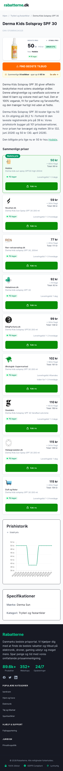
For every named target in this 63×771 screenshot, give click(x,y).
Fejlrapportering (10, 730)
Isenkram (7, 691)
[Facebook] (4, 677)
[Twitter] (10, 677)
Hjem (5, 16)
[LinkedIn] (15, 677)
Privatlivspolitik (9, 745)
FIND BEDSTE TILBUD (33, 66)
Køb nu (33, 186)
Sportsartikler (9, 716)
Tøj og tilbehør (9, 710)
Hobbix (52, 139)
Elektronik (7, 704)
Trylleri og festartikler (20, 16)
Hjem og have (9, 698)
